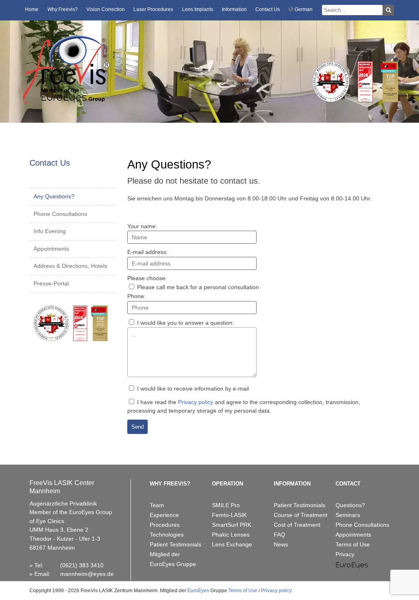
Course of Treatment (300, 515)
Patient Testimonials (175, 544)
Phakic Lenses (231, 534)
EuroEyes (198, 590)
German (303, 9)
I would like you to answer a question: (184, 322)
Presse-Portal (51, 283)
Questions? (350, 505)
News (281, 544)
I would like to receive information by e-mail (192, 388)
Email (41, 574)
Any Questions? (54, 196)
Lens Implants (197, 9)
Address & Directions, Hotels (70, 266)
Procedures (165, 524)
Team (157, 505)
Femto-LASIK (229, 515)
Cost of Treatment (297, 524)
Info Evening (50, 231)
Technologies (167, 534)
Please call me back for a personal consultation (197, 287)
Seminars (348, 515)
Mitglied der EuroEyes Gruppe (173, 559)
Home (31, 9)
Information (234, 9)
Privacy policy (195, 402)
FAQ (279, 534)
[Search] (388, 10)
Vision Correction (105, 9)
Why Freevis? (62, 9)
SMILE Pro (226, 505)
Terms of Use (353, 544)
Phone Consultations (60, 214)
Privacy (345, 554)
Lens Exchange (232, 544)
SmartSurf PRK (231, 524)
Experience (164, 515)
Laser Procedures (153, 9)
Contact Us (267, 9)
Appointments (51, 248)
